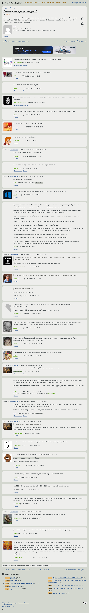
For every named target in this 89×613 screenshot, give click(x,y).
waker (15, 391)
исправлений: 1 (52, 393)
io (14, 246)
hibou (15, 518)
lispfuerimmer (17, 371)
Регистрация (76, 2)
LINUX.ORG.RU (12, 3)
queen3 (15, 343)
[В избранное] (82, 18)
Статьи (40, 2)
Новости (28, 2)
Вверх (85, 603)
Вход (84, 2)
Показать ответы (18, 105)
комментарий (14, 150)
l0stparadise (17, 102)
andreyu (16, 279)
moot (15, 195)
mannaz (15, 168)
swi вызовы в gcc (15, 586)
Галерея (34, 2)
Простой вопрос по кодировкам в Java (17, 41)
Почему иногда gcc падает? (20, 11)
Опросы (52, 2)
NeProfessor (17, 445)
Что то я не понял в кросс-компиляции (21, 583)
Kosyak (15, 313)
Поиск (64, 2)
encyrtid (15, 266)
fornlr (15, 62)
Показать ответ (18, 65)
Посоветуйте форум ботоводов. (74, 41)
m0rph (15, 88)
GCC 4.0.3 (13, 580)
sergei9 (15, 533)
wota (14, 140)
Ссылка (6, 36)
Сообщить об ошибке (7, 604)
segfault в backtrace (15, 589)
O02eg (15, 356)
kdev (14, 26)
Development (14, 8)
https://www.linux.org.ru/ (8, 606)
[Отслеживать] (82, 23)
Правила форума (12, 602)
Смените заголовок (59, 593)
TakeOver (16, 477)
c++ (7, 14)
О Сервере (4, 602)
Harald (15, 156)
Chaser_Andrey (18, 557)
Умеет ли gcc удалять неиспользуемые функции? (68, 588)
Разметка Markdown (24, 602)
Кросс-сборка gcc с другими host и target (65, 585)
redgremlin (16, 127)
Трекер (58, 2)
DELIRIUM (16, 465)
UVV (14, 76)
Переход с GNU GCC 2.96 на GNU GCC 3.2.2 (67, 578)
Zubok (15, 328)
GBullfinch (16, 504)
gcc (10, 14)
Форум (46, 2)
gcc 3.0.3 (13, 578)
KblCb (15, 115)
